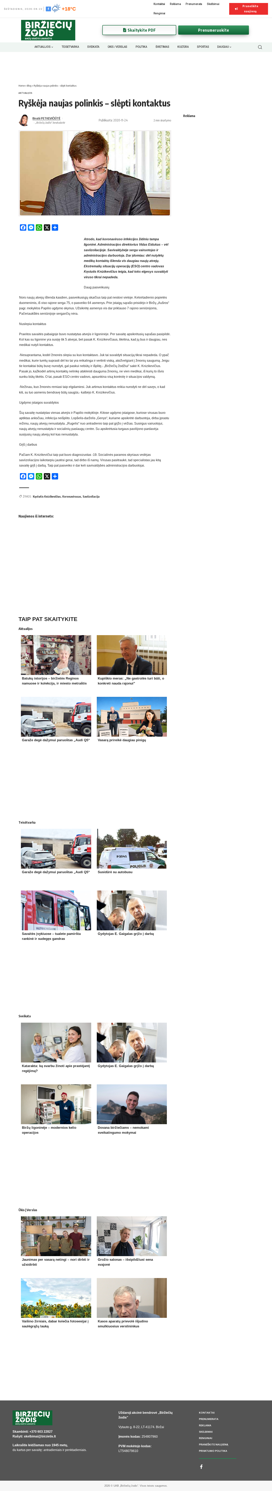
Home (22, 85)
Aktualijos (25, 93)
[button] (260, 47)
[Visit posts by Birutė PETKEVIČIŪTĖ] (24, 120)
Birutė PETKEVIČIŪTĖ (46, 118)
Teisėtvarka (27, 822)
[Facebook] (48, 9)
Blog (29, 85)
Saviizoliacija (91, 496)
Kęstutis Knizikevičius (47, 496)
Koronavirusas (71, 496)
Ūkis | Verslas (28, 1210)
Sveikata (25, 1016)
